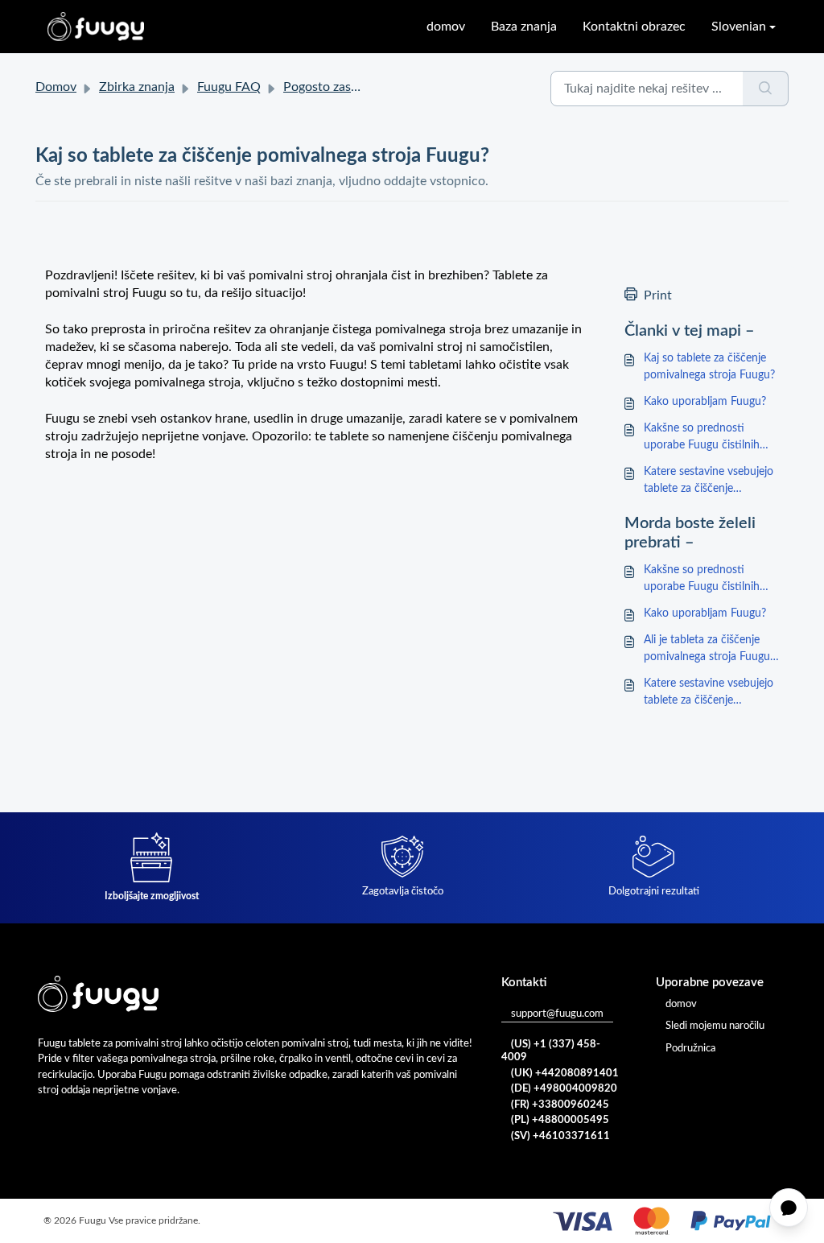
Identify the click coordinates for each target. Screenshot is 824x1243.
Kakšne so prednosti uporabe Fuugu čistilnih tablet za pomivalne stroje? (709, 438)
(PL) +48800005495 (560, 1120)
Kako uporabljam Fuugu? (705, 401)
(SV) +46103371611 (560, 1136)
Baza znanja (524, 26)
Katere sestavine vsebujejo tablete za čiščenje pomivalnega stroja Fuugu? (709, 482)
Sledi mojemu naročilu (714, 1026)
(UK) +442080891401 (565, 1073)
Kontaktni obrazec (634, 26)
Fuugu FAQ (229, 87)
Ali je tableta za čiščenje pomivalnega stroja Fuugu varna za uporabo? (707, 650)
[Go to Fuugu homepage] (95, 26)
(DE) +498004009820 (564, 1089)
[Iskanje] (766, 88)
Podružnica (690, 1048)
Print (658, 295)
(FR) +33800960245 (560, 1105)
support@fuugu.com (557, 1014)
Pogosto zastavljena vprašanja (367, 87)
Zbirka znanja (137, 87)
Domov (55, 87)
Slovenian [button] (738, 26)
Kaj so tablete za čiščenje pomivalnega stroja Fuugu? (709, 367)
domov (445, 26)
